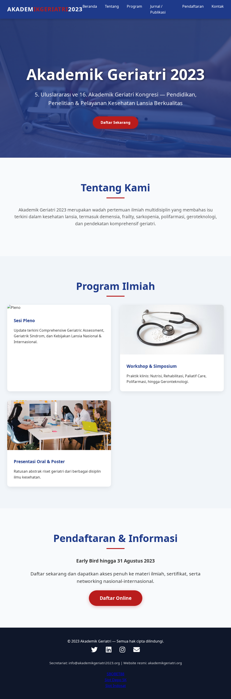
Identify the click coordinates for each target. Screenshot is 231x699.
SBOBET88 (115, 673)
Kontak (218, 6)
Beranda (90, 6)
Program (134, 6)
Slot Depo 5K (116, 679)
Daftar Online (116, 598)
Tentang (112, 6)
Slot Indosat (115, 685)
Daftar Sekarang (115, 122)
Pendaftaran (193, 6)
